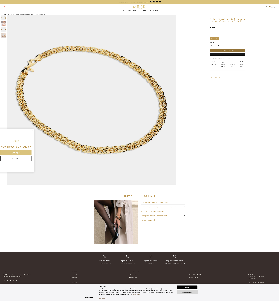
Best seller (10, 14)
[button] (266, 7)
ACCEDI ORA (145, 2)
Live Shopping (75, 282)
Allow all (187, 287)
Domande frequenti (134, 274)
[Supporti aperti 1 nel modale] (173, 17)
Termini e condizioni (193, 277)
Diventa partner (75, 280)
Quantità (212, 42)
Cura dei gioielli (133, 277)
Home (4, 14)
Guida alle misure (134, 280)
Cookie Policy (136, 294)
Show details (102, 298)
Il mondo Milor (75, 274)
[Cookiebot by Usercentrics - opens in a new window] (89, 298)
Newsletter (74, 277)
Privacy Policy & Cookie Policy (196, 274)
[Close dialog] (36, 130)
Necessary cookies (187, 292)
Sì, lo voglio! (20, 153)
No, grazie (19, 158)
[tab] (3, 17)
